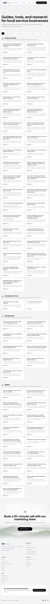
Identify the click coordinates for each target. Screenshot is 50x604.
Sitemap (3, 582)
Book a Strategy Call (41, 2)
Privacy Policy (4, 575)
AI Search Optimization (30, 551)
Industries (23, 2)
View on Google (6, 550)
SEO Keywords (33, 33)
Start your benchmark (39, 590)
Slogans (42, 33)
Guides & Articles (10, 33)
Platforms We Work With (6, 563)
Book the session (24, 529)
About (33, 2)
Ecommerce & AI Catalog (31, 553)
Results (29, 2)
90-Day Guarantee (5, 579)
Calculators (28, 565)
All (2, 33)
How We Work (4, 561)
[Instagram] (48, 600)
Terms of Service (4, 577)
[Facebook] (45, 600)
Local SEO (28, 545)
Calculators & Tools (22, 33)
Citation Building (29, 549)
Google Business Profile (30, 547)
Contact (3, 570)
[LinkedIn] (43, 600)
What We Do (15, 2)
